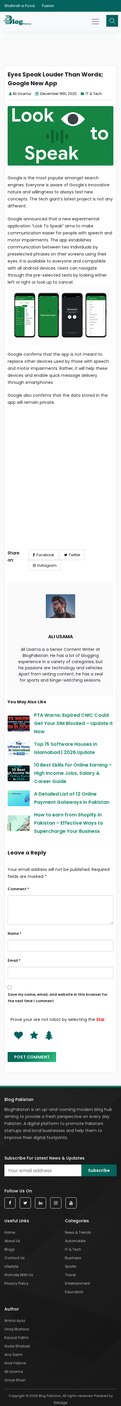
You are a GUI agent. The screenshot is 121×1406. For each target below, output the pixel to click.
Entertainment (77, 1283)
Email (14, 960)
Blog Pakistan (18, 1099)
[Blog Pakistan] (18, 21)
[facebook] (10, 1203)
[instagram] (55, 1203)
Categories (77, 1221)
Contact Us (14, 1257)
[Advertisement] (60, 482)
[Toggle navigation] (95, 18)
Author (11, 1309)
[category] (83, 93)
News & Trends (78, 1232)
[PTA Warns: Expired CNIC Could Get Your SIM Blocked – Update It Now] (19, 723)
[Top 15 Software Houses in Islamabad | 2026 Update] (19, 748)
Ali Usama (22, 93)
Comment (18, 888)
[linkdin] (40, 1203)
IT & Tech (94, 93)
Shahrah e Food (19, 5)
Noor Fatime (15, 1363)
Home (9, 1232)
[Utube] (71, 1203)
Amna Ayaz (14, 1320)
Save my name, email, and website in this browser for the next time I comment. (57, 997)
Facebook (45, 554)
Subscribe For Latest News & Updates (44, 1158)
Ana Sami (13, 1354)
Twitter (74, 554)
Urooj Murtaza (16, 1329)
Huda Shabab (17, 1346)
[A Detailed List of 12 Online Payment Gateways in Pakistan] (19, 798)
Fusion (48, 5)
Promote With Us (18, 1274)
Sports (70, 1266)
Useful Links (16, 1221)
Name (14, 933)
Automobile (75, 1240)
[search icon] (112, 21)
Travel (70, 1274)
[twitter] (25, 1203)
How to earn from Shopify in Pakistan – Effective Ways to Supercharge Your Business (68, 823)
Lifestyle (11, 1266)
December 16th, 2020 (58, 93)
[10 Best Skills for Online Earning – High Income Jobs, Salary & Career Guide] (19, 773)
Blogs (9, 1249)
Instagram (47, 565)
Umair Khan (15, 1380)
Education (74, 1291)
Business (73, 1257)
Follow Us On (18, 1191)
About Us (12, 1240)
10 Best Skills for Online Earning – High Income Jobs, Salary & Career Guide (73, 773)
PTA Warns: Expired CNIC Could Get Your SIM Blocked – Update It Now (73, 723)
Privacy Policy (16, 1283)
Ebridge (60, 1402)
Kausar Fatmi (16, 1337)
